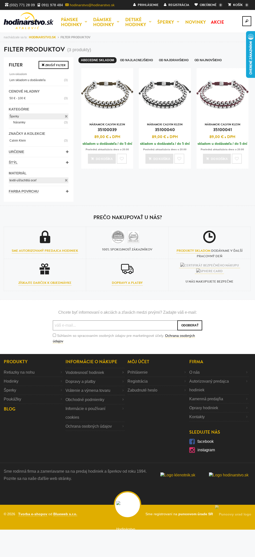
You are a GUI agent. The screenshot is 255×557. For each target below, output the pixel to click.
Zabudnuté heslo (142, 390)
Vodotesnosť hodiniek (84, 372)
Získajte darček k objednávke (44, 282)
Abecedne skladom (97, 60)
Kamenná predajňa (206, 399)
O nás (194, 372)
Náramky (40, 122)
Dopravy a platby (127, 282)
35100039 (107, 127)
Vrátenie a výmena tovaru (87, 390)
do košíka (104, 159)
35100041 (222, 127)
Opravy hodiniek (203, 408)
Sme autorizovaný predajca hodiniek (45, 250)
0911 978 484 (52, 5)
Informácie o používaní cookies (85, 412)
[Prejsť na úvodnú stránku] (29, 20)
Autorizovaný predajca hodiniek (209, 385)
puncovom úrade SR (196, 514)
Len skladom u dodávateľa (38, 80)
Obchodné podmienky (84, 400)
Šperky (14, 116)
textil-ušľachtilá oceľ (23, 180)
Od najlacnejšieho (136, 60)
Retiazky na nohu (19, 372)
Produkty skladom (193, 250)
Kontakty (197, 417)
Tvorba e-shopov (32, 514)
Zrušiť (55, 65)
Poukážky (12, 399)
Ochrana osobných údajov (88, 426)
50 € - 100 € (38, 98)
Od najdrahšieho (174, 60)
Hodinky (11, 381)
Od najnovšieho (208, 60)
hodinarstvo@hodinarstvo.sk (92, 5)
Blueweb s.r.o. (65, 514)
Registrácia (138, 381)
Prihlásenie (138, 372)
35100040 (165, 127)
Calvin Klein (38, 140)
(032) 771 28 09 (21, 5)
